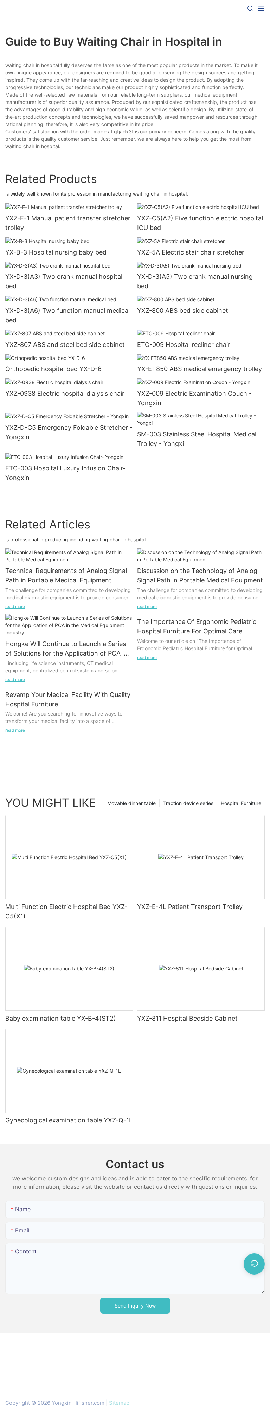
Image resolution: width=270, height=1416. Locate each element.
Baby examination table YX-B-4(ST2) (60, 1018)
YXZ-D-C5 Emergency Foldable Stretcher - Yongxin (69, 432)
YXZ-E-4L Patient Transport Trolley (190, 906)
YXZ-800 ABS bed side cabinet (182, 310)
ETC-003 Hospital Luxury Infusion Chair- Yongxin (65, 473)
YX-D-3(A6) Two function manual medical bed (67, 315)
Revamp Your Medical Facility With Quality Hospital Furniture (67, 699)
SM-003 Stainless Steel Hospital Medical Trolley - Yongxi (196, 438)
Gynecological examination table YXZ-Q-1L (69, 1120)
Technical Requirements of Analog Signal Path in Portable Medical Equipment (66, 575)
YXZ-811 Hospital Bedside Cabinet (187, 1018)
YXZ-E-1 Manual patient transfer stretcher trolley (67, 223)
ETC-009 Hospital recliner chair (183, 344)
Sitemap (119, 1402)
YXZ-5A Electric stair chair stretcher (190, 252)
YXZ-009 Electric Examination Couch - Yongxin (194, 398)
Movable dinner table (131, 803)
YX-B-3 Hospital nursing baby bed (56, 252)
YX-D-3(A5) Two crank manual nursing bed (195, 281)
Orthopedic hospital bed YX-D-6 (53, 369)
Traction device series (188, 803)
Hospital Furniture (241, 803)
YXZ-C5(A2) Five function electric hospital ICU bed (200, 223)
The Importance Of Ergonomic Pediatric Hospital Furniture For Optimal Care (196, 626)
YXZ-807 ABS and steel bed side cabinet (65, 344)
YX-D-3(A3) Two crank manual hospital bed (63, 281)
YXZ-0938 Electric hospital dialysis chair (64, 393)
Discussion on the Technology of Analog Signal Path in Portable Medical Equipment (200, 575)
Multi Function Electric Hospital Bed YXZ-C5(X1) (66, 911)
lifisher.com (90, 1402)
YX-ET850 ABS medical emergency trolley (199, 369)
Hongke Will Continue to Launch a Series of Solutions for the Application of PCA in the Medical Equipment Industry (66, 649)
